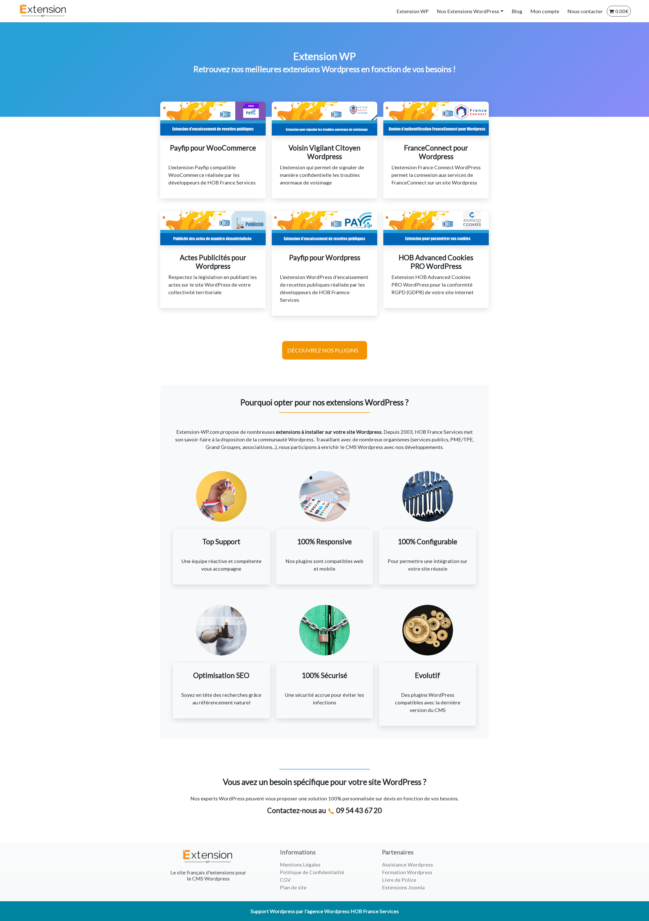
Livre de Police (399, 880)
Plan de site (293, 887)
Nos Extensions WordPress (468, 11)
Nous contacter (585, 11)
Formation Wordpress (407, 872)
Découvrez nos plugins (322, 350)
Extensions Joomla (403, 887)
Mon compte (544, 11)
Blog (517, 11)
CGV (285, 880)
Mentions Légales (300, 864)
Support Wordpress (272, 911)
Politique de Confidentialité (312, 872)
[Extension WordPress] (36, 11)
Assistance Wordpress (407, 864)
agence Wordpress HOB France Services (353, 911)
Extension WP (412, 11)
